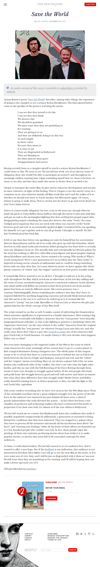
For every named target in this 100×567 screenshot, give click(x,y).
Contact (29, 534)
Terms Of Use (54, 540)
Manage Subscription (58, 536)
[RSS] (93, 534)
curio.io (11, 91)
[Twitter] (81, 534)
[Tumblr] (85, 534)
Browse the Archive (58, 538)
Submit (28, 536)
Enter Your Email (55, 488)
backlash (49, 449)
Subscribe (90, 4)
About (28, 540)
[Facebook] (77, 534)
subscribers (66, 88)
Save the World (36, 99)
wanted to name (57, 332)
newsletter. (31, 469)
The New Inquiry (50, 4)
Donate (28, 538)
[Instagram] (89, 534)
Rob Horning (42, 21)
